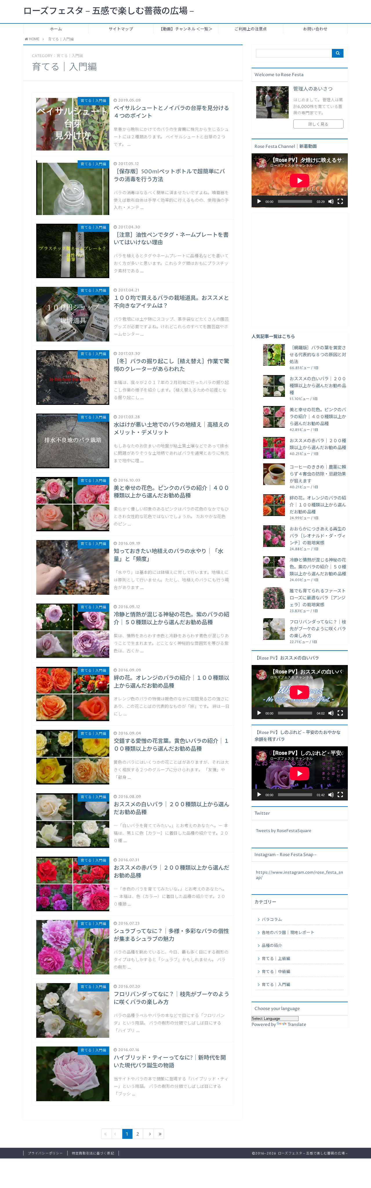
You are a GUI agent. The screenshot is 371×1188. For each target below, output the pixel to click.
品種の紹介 (272, 945)
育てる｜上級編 (276, 958)
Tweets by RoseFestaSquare (283, 830)
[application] (300, 180)
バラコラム (272, 919)
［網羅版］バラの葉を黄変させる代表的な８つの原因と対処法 (318, 355)
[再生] (259, 201)
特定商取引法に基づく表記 (93, 1153)
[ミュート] (331, 201)
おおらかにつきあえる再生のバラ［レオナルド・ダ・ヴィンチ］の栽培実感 (318, 536)
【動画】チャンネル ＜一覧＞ (185, 29)
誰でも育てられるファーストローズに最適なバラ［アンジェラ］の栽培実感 (318, 598)
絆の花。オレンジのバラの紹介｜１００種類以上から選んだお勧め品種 (318, 505)
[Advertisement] (299, 270)
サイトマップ (121, 29)
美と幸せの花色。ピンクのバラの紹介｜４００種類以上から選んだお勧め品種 (318, 417)
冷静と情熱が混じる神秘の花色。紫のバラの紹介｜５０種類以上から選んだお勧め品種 (318, 567)
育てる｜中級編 (276, 971)
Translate (297, 1025)
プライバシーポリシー (45, 1153)
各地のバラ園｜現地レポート (288, 932)
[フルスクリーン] (340, 201)
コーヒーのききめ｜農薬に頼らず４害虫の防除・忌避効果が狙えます (318, 474)
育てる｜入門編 (276, 984)
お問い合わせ (315, 29)
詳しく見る (318, 124)
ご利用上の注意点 (250, 29)
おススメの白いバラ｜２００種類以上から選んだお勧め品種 (318, 386)
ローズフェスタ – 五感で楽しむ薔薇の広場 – (108, 11)
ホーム (56, 29)
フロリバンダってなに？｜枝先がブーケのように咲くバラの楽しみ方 (318, 629)
